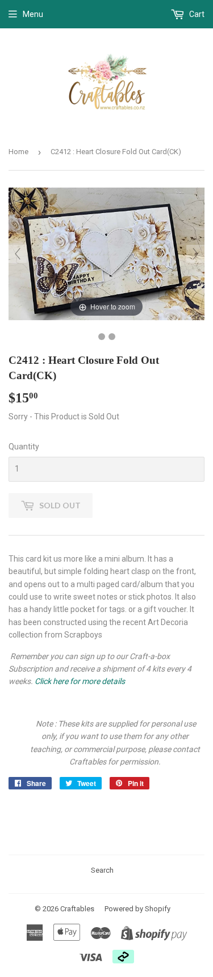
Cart (195, 14)
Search (102, 870)
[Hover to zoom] (106, 253)
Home (18, 151)
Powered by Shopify (137, 908)
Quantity (24, 446)
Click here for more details (80, 681)
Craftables (77, 908)
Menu (33, 14)
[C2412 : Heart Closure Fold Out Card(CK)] (101, 336)
